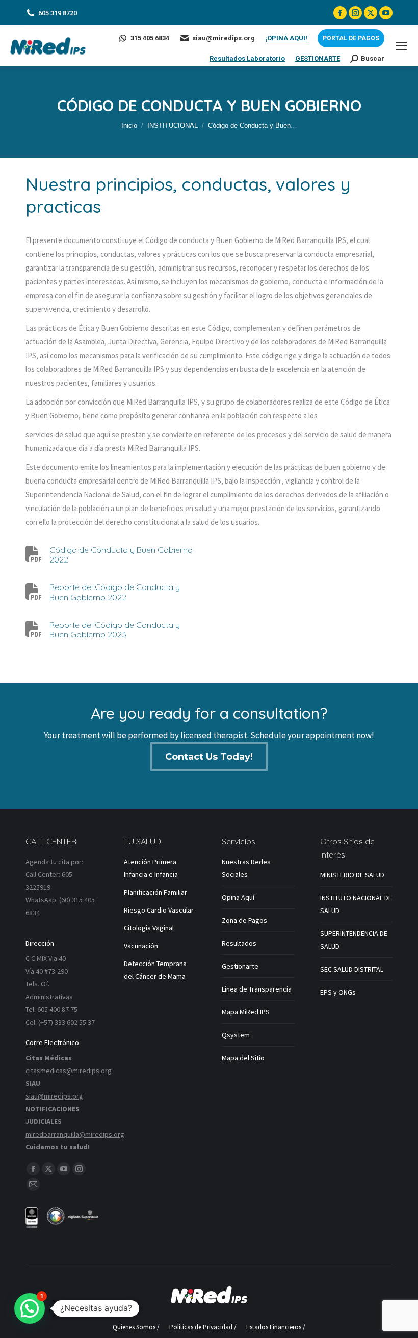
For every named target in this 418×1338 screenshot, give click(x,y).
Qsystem (236, 1034)
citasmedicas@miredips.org (68, 1070)
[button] (29, 1308)
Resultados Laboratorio (247, 58)
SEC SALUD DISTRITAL (351, 969)
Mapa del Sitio (243, 1057)
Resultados (239, 943)
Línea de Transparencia (257, 989)
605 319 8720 (57, 13)
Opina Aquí (238, 897)
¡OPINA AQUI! (286, 38)
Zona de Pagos (244, 920)
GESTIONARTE (317, 58)
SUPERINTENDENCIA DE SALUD (353, 940)
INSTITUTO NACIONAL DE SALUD (356, 904)
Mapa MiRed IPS (246, 1011)
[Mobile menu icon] (401, 45)
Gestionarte (240, 966)
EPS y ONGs (338, 992)
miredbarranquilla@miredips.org (74, 1134)
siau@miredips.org (223, 38)
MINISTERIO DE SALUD (352, 874)
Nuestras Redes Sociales (246, 868)
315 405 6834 (149, 38)
